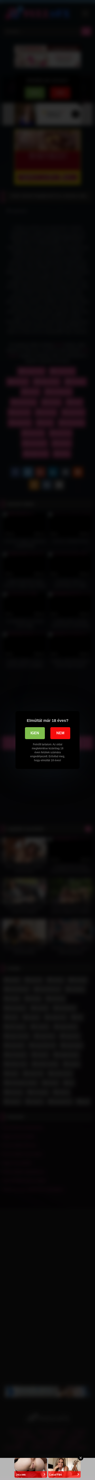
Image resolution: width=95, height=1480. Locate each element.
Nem (60, 733)
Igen (34, 733)
